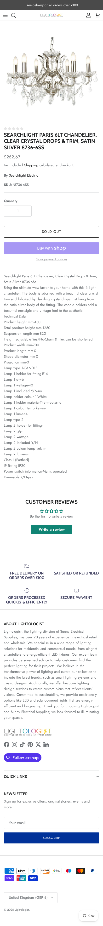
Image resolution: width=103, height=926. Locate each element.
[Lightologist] (51, 15)
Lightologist (22, 910)
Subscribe (51, 838)
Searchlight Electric (23, 175)
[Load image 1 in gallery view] (51, 72)
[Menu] (5, 15)
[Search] (16, 15)
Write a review (52, 529)
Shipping (31, 165)
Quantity (10, 201)
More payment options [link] (51, 259)
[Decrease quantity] (8, 211)
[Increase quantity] (27, 211)
